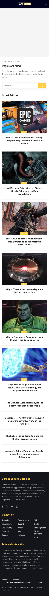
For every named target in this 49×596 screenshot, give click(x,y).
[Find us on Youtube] (12, 506)
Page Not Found (14, 61)
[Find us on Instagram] (17, 506)
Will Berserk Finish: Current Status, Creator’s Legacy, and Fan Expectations (24, 191)
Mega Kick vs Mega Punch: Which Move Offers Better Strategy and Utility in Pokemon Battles (24, 387)
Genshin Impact (24, 520)
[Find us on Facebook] (2, 506)
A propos (15, 580)
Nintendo (21, 535)
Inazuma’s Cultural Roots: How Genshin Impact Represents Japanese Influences (24, 454)
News (24, 183)
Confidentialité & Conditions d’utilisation (17, 582)
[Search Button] (42, 85)
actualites (6, 520)
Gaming (24, 233)
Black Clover (7, 524)
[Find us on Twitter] (7, 506)
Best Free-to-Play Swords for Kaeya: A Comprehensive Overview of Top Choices (24, 421)
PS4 (35, 520)
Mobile (20, 528)
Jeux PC (21, 524)
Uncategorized (40, 528)
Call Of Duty (7, 528)
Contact (40, 582)
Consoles (6, 531)
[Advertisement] (24, 32)
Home (4, 61)
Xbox (24, 132)
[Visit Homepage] (24, 4)
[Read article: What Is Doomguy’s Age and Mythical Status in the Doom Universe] (24, 316)
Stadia (36, 524)
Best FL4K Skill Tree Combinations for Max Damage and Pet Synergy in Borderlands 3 (24, 241)
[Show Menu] (46, 4)
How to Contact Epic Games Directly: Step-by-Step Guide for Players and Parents (24, 140)
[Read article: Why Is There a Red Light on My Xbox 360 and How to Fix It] (24, 269)
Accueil (5, 580)
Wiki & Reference (38, 532)
